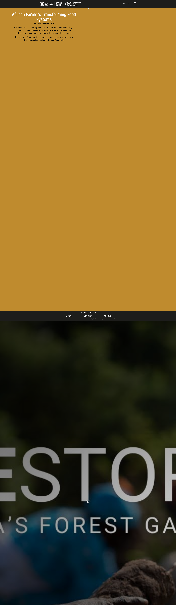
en (124, 3)
